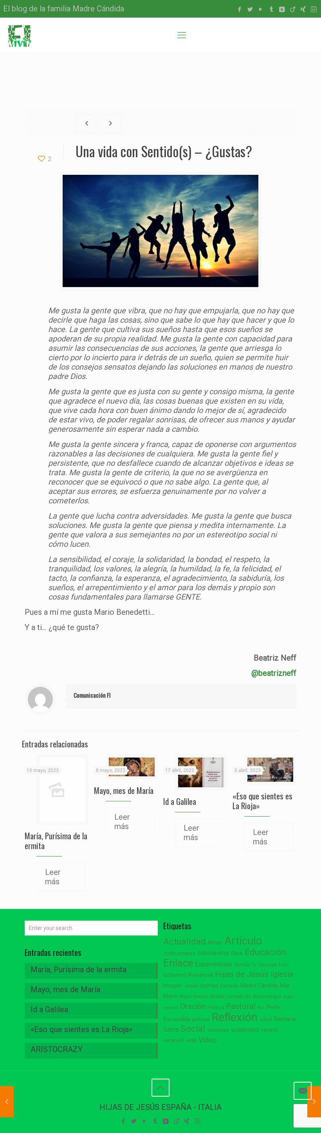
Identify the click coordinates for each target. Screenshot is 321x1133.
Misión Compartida (230, 996)
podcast (201, 1019)
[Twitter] (250, 9)
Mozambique (267, 996)
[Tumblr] (271, 9)
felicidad (267, 965)
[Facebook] (240, 9)
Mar (285, 985)
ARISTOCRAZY (57, 1049)
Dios (237, 953)
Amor (215, 942)
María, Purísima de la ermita (56, 840)
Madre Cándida (259, 985)
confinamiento (179, 953)
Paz (260, 1007)
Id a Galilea (179, 801)
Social (192, 1028)
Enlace (178, 963)
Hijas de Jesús (242, 974)
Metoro (200, 996)
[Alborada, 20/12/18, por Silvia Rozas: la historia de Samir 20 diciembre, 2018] (314, 1101)
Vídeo (207, 1040)
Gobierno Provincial (188, 975)
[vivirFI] (19, 35)
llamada (229, 986)
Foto (283, 965)
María (170, 996)
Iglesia (282, 974)
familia (241, 965)
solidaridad (245, 1030)
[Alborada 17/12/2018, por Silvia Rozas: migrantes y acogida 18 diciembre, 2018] (7, 1101)
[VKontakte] (282, 9)
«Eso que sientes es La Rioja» (262, 801)
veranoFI (173, 1040)
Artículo (243, 941)
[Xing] (303, 9)
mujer (288, 996)
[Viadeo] (293, 9)
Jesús (191, 986)
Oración (193, 1006)
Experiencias (213, 964)
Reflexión (235, 1017)
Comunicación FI (92, 695)
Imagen (172, 985)
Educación (265, 952)
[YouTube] (261, 9)
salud (266, 1019)
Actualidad (184, 941)
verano (269, 1030)
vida (191, 1040)
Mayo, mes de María (123, 790)
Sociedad (218, 1030)
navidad (170, 1007)
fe (253, 965)
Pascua (215, 1007)
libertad (209, 985)
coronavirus (213, 953)
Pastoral (240, 1006)
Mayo (185, 996)
